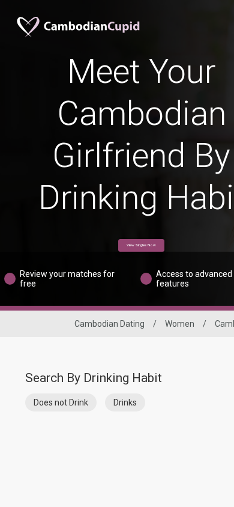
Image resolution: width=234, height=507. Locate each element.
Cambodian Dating (109, 324)
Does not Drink (61, 402)
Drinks (125, 402)
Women (179, 324)
